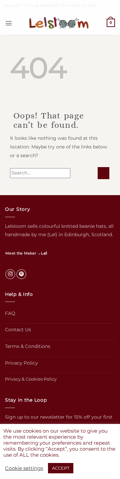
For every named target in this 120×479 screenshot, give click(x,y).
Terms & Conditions (27, 346)
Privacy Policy (21, 363)
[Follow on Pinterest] (21, 274)
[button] (8, 23)
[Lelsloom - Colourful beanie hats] (60, 23)
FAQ (10, 313)
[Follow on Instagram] (10, 274)
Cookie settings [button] (24, 468)
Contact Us (18, 329)
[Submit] (103, 173)
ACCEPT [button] (60, 468)
